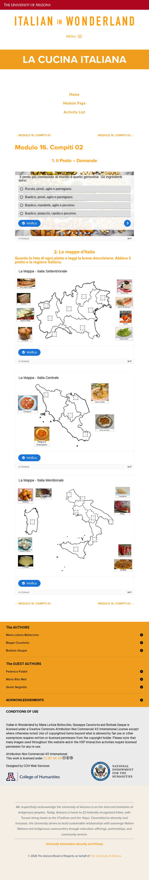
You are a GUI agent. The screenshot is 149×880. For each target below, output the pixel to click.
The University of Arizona (105, 856)
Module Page (74, 103)
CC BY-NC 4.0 (52, 758)
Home (74, 95)
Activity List (74, 112)
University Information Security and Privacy (74, 844)
